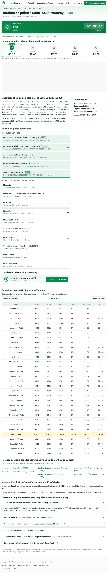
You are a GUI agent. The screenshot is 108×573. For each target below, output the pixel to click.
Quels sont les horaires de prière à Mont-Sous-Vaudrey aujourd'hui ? (31, 502)
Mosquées (12, 565)
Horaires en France (14, 8)
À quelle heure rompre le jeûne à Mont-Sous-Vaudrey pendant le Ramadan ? (34, 524)
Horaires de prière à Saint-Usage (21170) (18, 471)
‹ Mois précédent (10, 299)
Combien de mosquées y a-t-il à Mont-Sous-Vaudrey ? (26, 530)
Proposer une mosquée (95, 3)
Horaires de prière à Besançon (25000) (88, 474)
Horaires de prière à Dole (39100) (15, 468)
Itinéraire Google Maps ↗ (57, 279)
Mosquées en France (45, 3)
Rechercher (78, 3)
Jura (24, 8)
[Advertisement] (54, 77)
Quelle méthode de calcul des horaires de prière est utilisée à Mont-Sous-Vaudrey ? (37, 537)
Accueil (31, 3)
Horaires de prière (63, 3)
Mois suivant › (99, 299)
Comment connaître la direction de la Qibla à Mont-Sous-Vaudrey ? (31, 543)
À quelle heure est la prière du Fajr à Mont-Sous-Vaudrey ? (27, 517)
